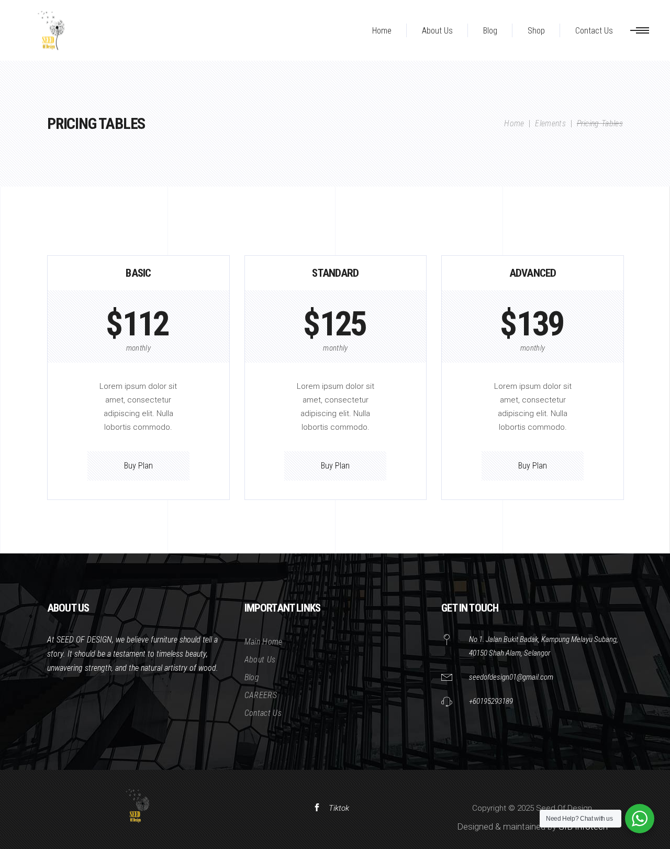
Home (514, 123)
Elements (550, 123)
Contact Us (263, 713)
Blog (251, 677)
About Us (260, 660)
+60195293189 (491, 701)
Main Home (263, 642)
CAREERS (260, 695)
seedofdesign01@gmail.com (511, 677)
